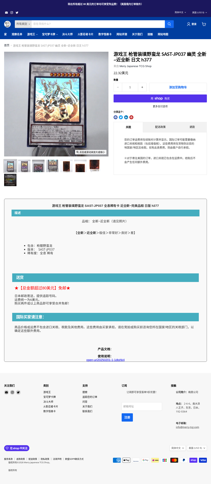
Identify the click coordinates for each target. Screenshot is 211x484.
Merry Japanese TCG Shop (135, 66)
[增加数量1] (142, 87)
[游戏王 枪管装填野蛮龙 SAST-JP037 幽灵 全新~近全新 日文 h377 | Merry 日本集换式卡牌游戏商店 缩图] (10, 165)
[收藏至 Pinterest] (131, 117)
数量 (116, 79)
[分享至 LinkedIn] (126, 117)
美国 (198, 12)
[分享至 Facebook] (116, 117)
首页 (6, 45)
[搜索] (169, 24)
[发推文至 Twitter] (121, 117)
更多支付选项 (160, 106)
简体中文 (179, 12)
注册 (127, 417)
